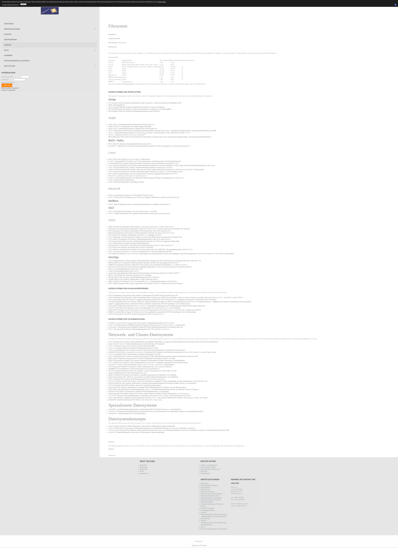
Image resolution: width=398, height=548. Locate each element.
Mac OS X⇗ (186, 133)
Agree (23, 4)
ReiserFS (111, 176)
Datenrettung (205, 487)
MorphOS (156, 111)
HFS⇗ (110, 131)
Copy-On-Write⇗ (134, 159)
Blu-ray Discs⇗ (163, 329)
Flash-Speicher (162, 292)
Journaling (168, 167)
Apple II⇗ (151, 124)
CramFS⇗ (112, 411)
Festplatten (152, 96)
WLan (203, 527)
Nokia (146, 312)
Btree (116, 159)
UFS (110, 247)
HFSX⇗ (111, 135)
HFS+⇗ (111, 133)
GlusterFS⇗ (112, 365)
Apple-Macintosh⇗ (163, 131)
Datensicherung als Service (17, 61)
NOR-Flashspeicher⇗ (169, 299)
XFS (110, 251)
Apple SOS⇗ (113, 128)
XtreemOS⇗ (149, 400)
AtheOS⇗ (175, 263)
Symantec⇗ (185, 393)
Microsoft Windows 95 (171, 197)
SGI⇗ (137, 251)
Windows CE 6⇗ (217, 297)
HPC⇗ (160, 365)
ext (109, 163)
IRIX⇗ (143, 235)
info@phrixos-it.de (242, 504)
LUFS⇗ (111, 430)
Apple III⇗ (153, 128)
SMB (110, 389)
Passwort (5, 79)
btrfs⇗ (110, 159)
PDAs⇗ (143, 306)
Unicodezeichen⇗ (167, 325)
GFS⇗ (110, 362)
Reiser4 (111, 178)
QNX (150, 277)
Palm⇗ (137, 306)
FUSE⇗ (144, 365)
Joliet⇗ (111, 325)
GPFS (110, 367)
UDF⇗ (110, 329)
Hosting (203, 512)
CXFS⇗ (111, 354)
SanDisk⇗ (182, 310)
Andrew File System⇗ (192, 352)
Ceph (110, 182)
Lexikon (7, 45)
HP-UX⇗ (189, 249)
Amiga (115, 103)
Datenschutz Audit (207, 492)
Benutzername (6, 77)
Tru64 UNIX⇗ (169, 227)
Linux (177, 163)
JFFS (110, 299)
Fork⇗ (132, 281)
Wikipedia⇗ (112, 455)
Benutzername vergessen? (10, 88)
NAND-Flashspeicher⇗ (155, 314)
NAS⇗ (158, 283)
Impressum (196, 545)
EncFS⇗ (111, 161)
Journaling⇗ (148, 133)
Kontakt (8, 34)
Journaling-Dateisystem (146, 249)
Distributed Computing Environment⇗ (130, 352)
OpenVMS (139, 269)
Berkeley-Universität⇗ (161, 396)
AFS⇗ (110, 342)
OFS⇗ (110, 107)
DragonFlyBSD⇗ (153, 369)
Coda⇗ (111, 348)
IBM (155, 211)
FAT (109, 62)
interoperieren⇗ (189, 398)
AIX (163, 367)
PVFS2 (111, 385)
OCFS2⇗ (111, 381)
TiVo (143, 275)
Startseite (9, 24)
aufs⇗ (110, 426)
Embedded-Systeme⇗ (161, 409)
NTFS (110, 67)
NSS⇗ (110, 204)
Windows (188, 389)
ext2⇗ (110, 165)
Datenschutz (205, 489)
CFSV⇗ (111, 350)
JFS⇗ (110, 211)
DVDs (152, 329)
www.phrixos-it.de (240, 506)
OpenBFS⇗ (112, 146)
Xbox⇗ (151, 195)
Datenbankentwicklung (209, 485)
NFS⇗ (110, 379)
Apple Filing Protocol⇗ (116, 344)
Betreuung (204, 483)
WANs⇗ (139, 400)
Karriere (8, 55)
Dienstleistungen (12, 29)
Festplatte (140, 53)
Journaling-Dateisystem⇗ (181, 146)
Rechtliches (9, 66)
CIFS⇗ (111, 346)
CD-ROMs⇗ (170, 323)
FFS (110, 103)
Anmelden (7, 85)
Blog (6, 50)
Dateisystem (201, 84)
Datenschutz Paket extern (210, 496)
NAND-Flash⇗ (191, 302)
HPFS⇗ (111, 213)
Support (203, 521)
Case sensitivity (138, 135)
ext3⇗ (110, 167)
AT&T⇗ (171, 245)
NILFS (110, 174)
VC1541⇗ (183, 265)
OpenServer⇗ (152, 229)
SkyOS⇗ (174, 281)
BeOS (149, 144)
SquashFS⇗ (113, 413)
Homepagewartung (208, 510)
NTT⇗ (175, 174)
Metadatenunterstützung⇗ (160, 213)
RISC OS (197, 261)
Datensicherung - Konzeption (211, 498)
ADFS (110, 261)
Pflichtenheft (205, 518)
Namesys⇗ (143, 176)
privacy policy (162, 2)
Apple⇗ (205, 398)
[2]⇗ (179, 272)
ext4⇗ (110, 172)
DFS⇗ (110, 356)
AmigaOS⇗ (149, 103)
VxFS (110, 249)
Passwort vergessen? (9, 90)
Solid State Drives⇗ (161, 308)
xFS (109, 396)
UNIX (115, 247)
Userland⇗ (175, 428)
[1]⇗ (145, 134)
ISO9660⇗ (112, 323)
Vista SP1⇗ (228, 297)
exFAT (110, 297)
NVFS (110, 306)
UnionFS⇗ (112, 432)
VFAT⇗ (111, 197)
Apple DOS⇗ (113, 124)
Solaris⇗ (143, 247)
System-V (157, 245)
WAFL (110, 283)
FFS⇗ (110, 237)
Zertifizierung (10, 39)
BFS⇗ (110, 144)
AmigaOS (153, 107)
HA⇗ (152, 365)
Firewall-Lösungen (207, 508)
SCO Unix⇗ (170, 233)
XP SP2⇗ (239, 297)
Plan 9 (136, 271)
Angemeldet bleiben (8, 82)
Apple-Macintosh (161, 137)
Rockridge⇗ (112, 327)
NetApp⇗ (179, 283)
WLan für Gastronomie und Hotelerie (214, 529)
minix (110, 243)
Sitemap (203, 545)
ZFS (110, 254)
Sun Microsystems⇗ (207, 254)
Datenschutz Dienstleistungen (212, 494)
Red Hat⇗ (151, 362)
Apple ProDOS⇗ (114, 126)
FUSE (138, 161)
